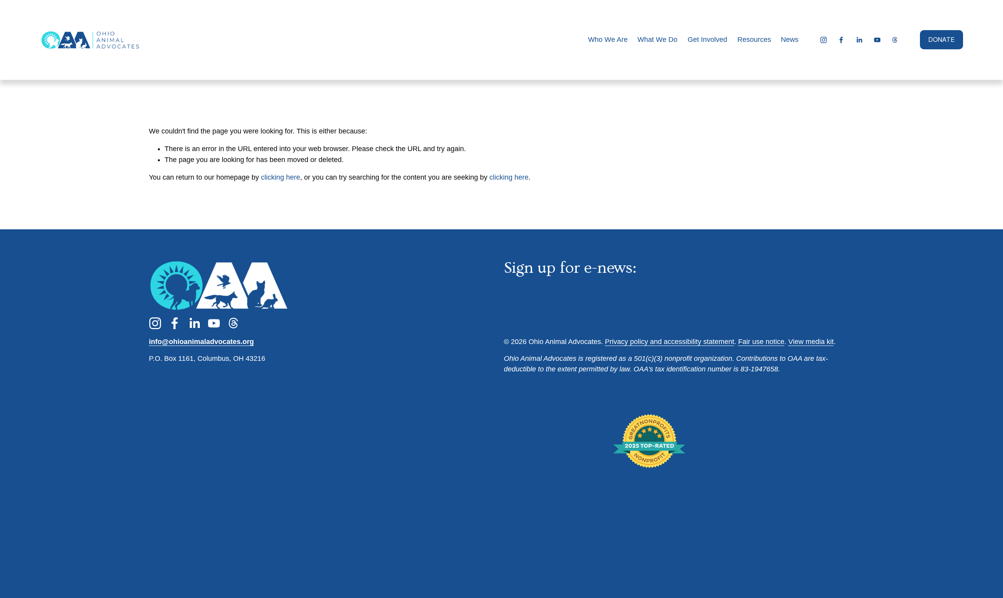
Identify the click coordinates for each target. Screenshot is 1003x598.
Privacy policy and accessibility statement (669, 342)
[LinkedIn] (859, 40)
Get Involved (707, 39)
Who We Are (608, 39)
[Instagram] (823, 40)
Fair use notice (761, 342)
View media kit (811, 342)
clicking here (280, 177)
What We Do (657, 39)
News (789, 39)
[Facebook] (841, 40)
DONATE (941, 39)
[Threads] (895, 40)
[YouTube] (877, 40)
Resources (754, 39)
